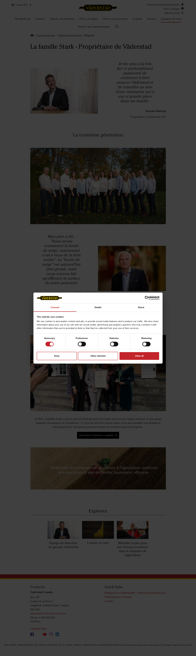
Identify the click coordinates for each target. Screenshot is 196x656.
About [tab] (141, 307)
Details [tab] (98, 307)
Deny (56, 356)
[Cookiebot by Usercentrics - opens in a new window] (146, 298)
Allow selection (98, 356)
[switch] (82, 346)
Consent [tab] (55, 307)
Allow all (139, 356)
